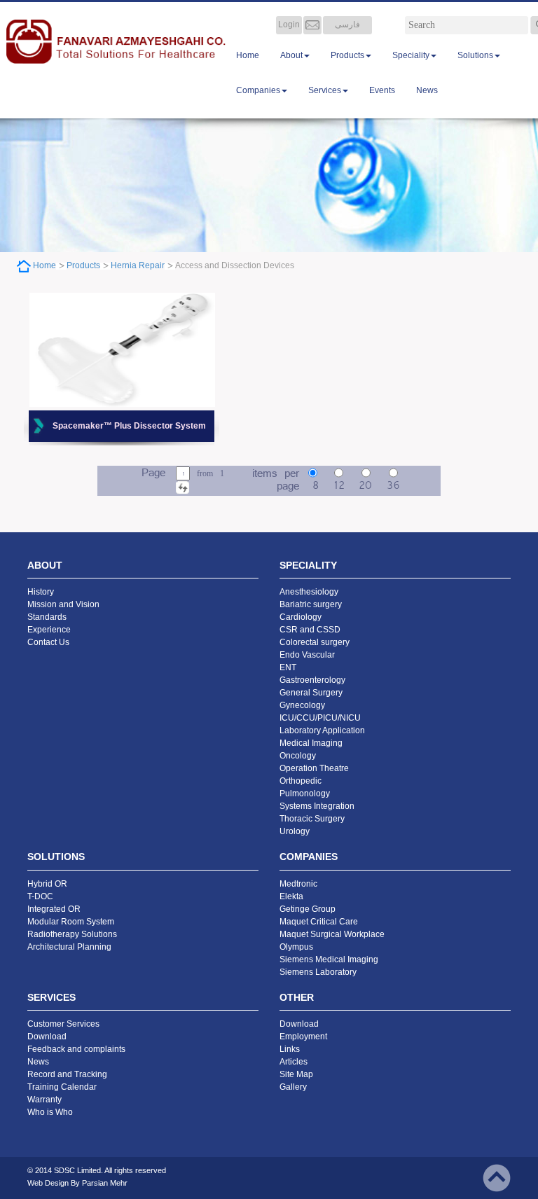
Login (289, 24)
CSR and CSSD (310, 630)
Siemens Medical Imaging (329, 959)
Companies (258, 90)
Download (47, 1036)
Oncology (298, 756)
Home (247, 55)
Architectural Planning (69, 947)
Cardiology (301, 617)
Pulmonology (305, 793)
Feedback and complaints (76, 1049)
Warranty (44, 1099)
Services (324, 90)
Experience (49, 630)
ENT (288, 667)
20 (365, 486)
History (40, 592)
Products (347, 55)
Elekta (291, 896)
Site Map (296, 1074)
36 (393, 486)
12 (339, 486)
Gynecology (302, 705)
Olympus (296, 947)
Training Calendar (62, 1087)
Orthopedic (301, 781)
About (291, 55)
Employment (303, 1036)
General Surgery (311, 693)
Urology (295, 831)
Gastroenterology (312, 680)
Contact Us (48, 642)
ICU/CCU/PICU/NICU (320, 718)
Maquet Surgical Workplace (332, 934)
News (427, 90)
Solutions (475, 55)
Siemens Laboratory (318, 972)
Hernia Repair (138, 265)
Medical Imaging (311, 743)
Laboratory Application (322, 730)
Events (382, 90)
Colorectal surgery (315, 642)
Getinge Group (308, 909)
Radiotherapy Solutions (72, 934)
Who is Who (50, 1112)
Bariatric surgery (311, 604)
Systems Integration (317, 806)
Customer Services (63, 1024)
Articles (294, 1062)
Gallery (293, 1087)
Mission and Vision (63, 604)
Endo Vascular (307, 655)
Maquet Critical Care (319, 922)
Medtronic (298, 884)
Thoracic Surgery (312, 819)
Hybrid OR (47, 884)
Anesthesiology (309, 592)
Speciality (410, 55)
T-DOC (40, 896)
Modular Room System (70, 922)
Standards (47, 617)
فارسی (347, 24)
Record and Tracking (67, 1074)
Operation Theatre (314, 768)
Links (290, 1049)
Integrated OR (54, 909)
